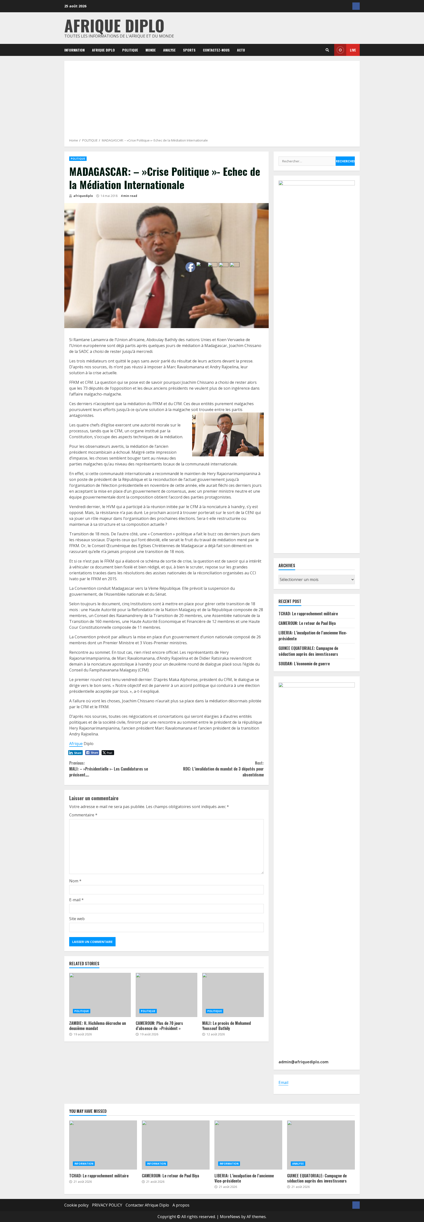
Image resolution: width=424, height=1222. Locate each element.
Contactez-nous (216, 49)
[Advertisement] (212, 101)
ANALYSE (169, 49)
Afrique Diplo (114, 25)
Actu (241, 49)
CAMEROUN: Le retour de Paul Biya (307, 623)
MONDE (151, 49)
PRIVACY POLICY (107, 1205)
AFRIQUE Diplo (103, 49)
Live (353, 49)
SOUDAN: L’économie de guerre (304, 664)
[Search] (327, 50)
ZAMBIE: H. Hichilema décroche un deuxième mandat (100, 995)
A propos (180, 1205)
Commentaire (83, 815)
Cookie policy (76, 1205)
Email (283, 1082)
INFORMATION (74, 49)
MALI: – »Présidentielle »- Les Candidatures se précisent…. (108, 769)
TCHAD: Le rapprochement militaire (308, 614)
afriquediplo (83, 196)
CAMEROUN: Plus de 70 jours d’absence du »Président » (166, 995)
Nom (75, 881)
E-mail (76, 899)
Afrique (76, 743)
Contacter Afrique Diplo (147, 1205)
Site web (77, 918)
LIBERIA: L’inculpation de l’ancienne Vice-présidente (248, 1145)
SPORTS (189, 49)
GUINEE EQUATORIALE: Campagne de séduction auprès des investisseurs (308, 651)
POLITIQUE (130, 49)
